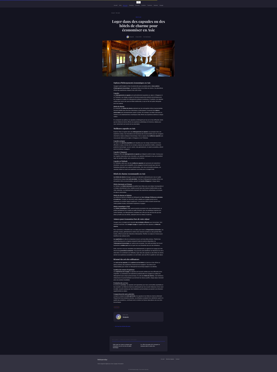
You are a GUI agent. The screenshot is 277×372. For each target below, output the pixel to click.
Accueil (115, 5)
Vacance (156, 5)
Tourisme (149, 5)
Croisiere (137, 5)
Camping (131, 5)
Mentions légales (170, 359)
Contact (177, 359)
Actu (120, 5)
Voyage (161, 5)
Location (143, 5)
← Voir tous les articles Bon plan (122, 326)
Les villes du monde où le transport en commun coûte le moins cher (150, 345)
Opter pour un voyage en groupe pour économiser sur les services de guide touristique (122, 346)
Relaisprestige (102, 359)
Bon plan (125, 5)
